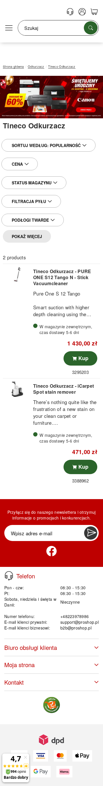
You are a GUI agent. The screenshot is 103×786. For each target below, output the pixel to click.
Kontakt (14, 682)
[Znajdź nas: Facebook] (51, 551)
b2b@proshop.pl (76, 628)
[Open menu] (9, 28)
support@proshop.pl (79, 622)
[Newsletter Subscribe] (90, 533)
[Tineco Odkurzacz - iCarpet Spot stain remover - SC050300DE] (17, 389)
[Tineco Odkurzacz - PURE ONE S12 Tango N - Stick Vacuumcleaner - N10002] (17, 274)
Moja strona (19, 665)
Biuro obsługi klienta (30, 647)
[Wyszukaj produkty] (91, 27)
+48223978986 (74, 616)
